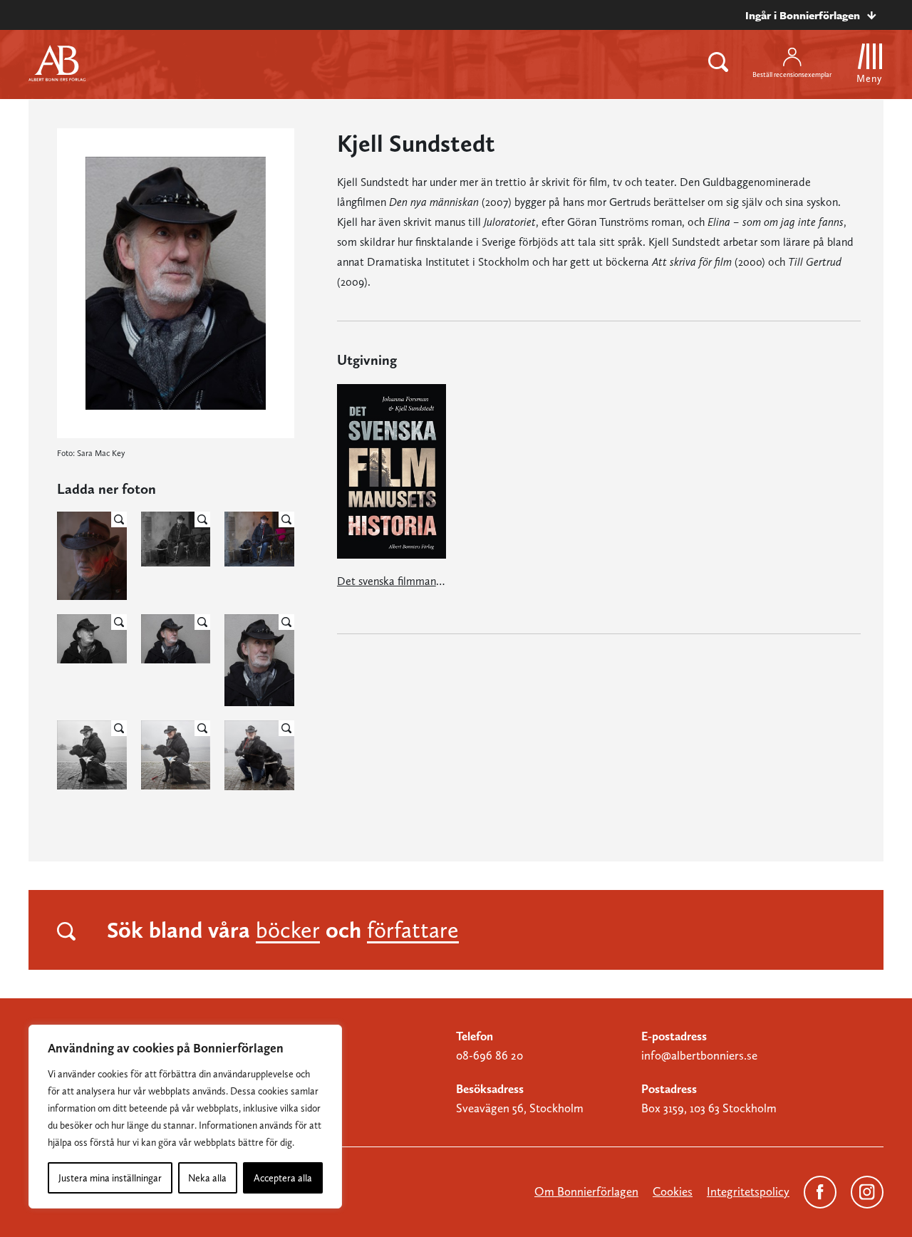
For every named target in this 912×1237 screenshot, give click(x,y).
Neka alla (207, 1178)
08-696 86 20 (489, 1055)
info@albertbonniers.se (699, 1055)
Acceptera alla (283, 1178)
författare (413, 929)
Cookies (673, 1191)
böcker (288, 929)
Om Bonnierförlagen (586, 1191)
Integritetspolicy (748, 1191)
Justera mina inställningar (110, 1178)
